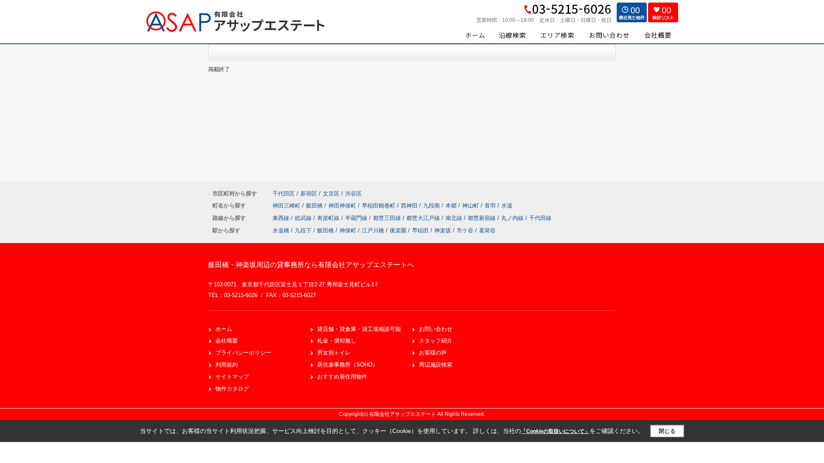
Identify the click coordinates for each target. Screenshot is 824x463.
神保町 (347, 230)
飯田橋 (315, 205)
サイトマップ (232, 376)
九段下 (303, 230)
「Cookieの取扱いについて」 (555, 431)
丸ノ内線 (513, 218)
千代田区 (284, 193)
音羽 (491, 205)
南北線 (454, 218)
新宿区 (308, 193)
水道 (506, 205)
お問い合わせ (435, 329)
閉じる (667, 431)
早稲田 (420, 230)
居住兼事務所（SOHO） (347, 364)
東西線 (282, 218)
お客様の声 (433, 352)
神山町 (471, 205)
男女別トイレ (334, 352)
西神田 (410, 205)
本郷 (451, 205)
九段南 (432, 205)
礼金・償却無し (336, 340)
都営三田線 (388, 218)
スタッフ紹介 (435, 340)
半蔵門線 (357, 218)
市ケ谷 (465, 230)
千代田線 (540, 218)
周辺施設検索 (435, 364)
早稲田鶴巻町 (379, 205)
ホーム (223, 329)
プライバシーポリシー (243, 352)
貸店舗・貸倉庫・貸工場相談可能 (359, 329)
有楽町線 (329, 218)
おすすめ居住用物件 (342, 376)
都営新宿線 (482, 218)
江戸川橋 (373, 230)
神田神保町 (343, 205)
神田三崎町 (287, 205)
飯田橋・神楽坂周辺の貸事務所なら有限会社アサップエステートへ (311, 264)
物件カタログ (232, 388)
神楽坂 (442, 230)
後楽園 (398, 230)
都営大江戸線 (424, 218)
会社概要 (226, 340)
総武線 (304, 218)
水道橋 (281, 230)
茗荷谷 (487, 230)
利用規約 (226, 364)
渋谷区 (353, 193)
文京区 (331, 193)
